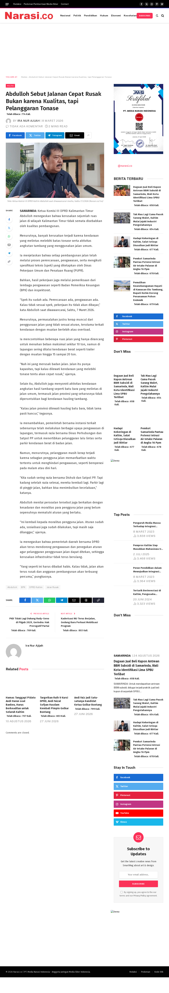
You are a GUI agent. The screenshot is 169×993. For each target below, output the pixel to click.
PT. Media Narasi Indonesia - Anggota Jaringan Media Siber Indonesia (57, 972)
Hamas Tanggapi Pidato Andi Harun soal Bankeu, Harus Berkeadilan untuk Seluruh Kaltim (21, 707)
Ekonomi (116, 15)
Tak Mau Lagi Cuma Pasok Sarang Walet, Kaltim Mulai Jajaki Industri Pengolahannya (148, 222)
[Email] (9, 244)
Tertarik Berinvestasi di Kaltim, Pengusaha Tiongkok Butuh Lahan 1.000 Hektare (147, 592)
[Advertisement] (84, 49)
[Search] (162, 15)
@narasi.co (125, 165)
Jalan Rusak (53, 587)
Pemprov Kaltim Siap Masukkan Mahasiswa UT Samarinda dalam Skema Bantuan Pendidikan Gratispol (147, 547)
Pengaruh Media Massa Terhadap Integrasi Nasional (147, 524)
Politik (77, 15)
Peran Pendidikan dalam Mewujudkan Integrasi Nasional (147, 569)
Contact (65, 4)
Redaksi (17, 4)
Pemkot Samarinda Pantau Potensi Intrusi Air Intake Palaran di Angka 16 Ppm (146, 266)
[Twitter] (9, 228)
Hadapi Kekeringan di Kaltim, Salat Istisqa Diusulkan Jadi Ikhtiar (146, 244)
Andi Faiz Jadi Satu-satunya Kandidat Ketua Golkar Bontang (88, 703)
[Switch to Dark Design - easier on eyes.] (157, 15)
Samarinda (122, 655)
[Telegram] (9, 253)
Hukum (104, 15)
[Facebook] (9, 219)
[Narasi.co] (29, 15)
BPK (23, 587)
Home (24, 77)
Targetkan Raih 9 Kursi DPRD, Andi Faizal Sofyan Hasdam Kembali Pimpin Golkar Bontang (54, 707)
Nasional (65, 15)
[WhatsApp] (9, 236)
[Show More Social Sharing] (88, 135)
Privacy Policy (140, 895)
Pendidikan (90, 15)
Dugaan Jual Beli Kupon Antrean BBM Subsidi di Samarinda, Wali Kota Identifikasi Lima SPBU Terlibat (147, 196)
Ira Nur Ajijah (28, 120)
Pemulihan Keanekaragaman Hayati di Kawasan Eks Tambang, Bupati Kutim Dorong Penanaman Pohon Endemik (148, 293)
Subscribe (144, 16)
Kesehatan (130, 15)
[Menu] (7, 4)
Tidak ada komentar (26, 126)
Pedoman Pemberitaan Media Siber (41, 4)
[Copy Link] (9, 261)
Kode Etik (158, 972)
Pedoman (145, 972)
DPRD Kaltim (35, 587)
